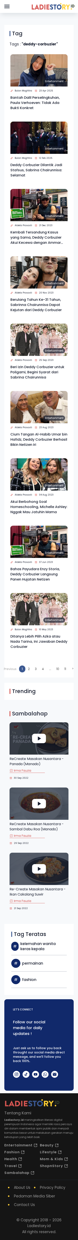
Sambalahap (16, 1172)
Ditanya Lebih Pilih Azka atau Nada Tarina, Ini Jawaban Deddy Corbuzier (38, 641)
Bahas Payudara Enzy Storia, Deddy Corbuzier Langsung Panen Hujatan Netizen (35, 574)
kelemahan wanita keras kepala (38, 946)
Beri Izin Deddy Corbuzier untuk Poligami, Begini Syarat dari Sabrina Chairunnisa (37, 372)
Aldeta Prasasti (23, 225)
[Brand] (53, 6)
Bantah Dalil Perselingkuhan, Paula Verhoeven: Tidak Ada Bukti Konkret (35, 102)
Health (10, 1159)
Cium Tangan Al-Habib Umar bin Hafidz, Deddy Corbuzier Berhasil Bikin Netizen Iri (38, 439)
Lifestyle (48, 1152)
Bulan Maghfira (23, 90)
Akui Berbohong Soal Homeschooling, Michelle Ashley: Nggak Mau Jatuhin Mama (38, 506)
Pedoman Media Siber (34, 1196)
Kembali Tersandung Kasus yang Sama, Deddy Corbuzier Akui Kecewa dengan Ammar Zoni (36, 237)
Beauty (47, 1145)
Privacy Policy (52, 1187)
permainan (32, 963)
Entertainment (54, 81)
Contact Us (24, 1204)
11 (65, 669)
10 (57, 669)
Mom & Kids (51, 1159)
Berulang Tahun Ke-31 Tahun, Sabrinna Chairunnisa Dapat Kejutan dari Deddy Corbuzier (36, 304)
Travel (10, 1165)
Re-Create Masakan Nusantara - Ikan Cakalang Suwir (38, 892)
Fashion (12, 1152)
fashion (29, 979)
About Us (22, 1187)
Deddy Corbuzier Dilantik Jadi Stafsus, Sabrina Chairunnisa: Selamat (36, 170)
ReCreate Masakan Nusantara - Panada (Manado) (37, 761)
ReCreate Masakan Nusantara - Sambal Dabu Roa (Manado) (37, 827)
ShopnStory (51, 1165)
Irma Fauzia (22, 770)
